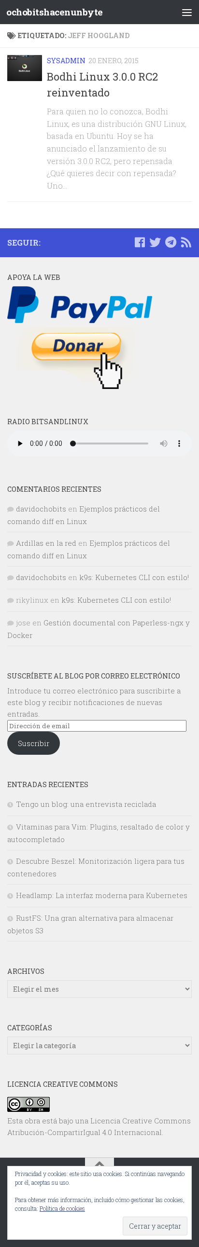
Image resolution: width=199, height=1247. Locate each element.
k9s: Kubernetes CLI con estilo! (134, 577)
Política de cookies (62, 1208)
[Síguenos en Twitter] (155, 242)
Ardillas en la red (46, 543)
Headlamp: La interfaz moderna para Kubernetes (101, 895)
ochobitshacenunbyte (54, 12)
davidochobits (41, 508)
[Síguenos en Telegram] (170, 242)
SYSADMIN (66, 60)
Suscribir (33, 743)
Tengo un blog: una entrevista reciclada (86, 804)
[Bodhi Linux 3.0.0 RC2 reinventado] (24, 68)
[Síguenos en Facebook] (139, 242)
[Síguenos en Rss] (186, 242)
